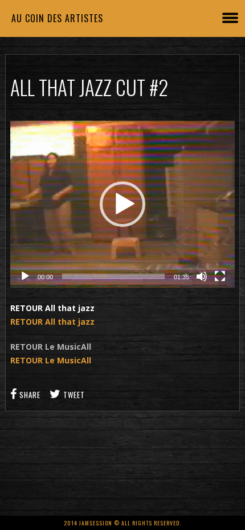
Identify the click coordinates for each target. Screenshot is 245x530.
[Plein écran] (220, 276)
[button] (122, 204)
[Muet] (201, 276)
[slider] (113, 276)
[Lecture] (25, 276)
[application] (122, 204)
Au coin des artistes (57, 18)
